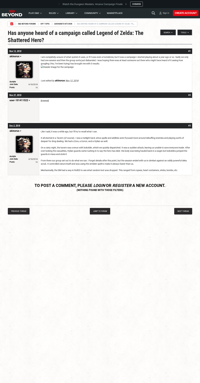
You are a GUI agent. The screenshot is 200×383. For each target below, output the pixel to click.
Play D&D (34, 13)
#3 (189, 125)
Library (70, 13)
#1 (189, 51)
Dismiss (136, 4)
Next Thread (183, 211)
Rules (52, 13)
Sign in (166, 13)
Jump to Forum (100, 211)
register (121, 185)
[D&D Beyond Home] (12, 13)
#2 (189, 95)
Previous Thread (18, 211)
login (99, 185)
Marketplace (114, 13)
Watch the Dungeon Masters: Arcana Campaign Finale (92, 4)
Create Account (186, 13)
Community (91, 13)
